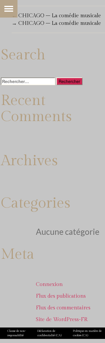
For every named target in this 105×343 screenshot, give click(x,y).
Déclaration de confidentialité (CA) (49, 333)
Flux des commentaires (63, 308)
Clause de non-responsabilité (16, 333)
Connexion (49, 284)
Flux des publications (61, 296)
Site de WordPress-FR (62, 319)
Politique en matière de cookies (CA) (87, 333)
